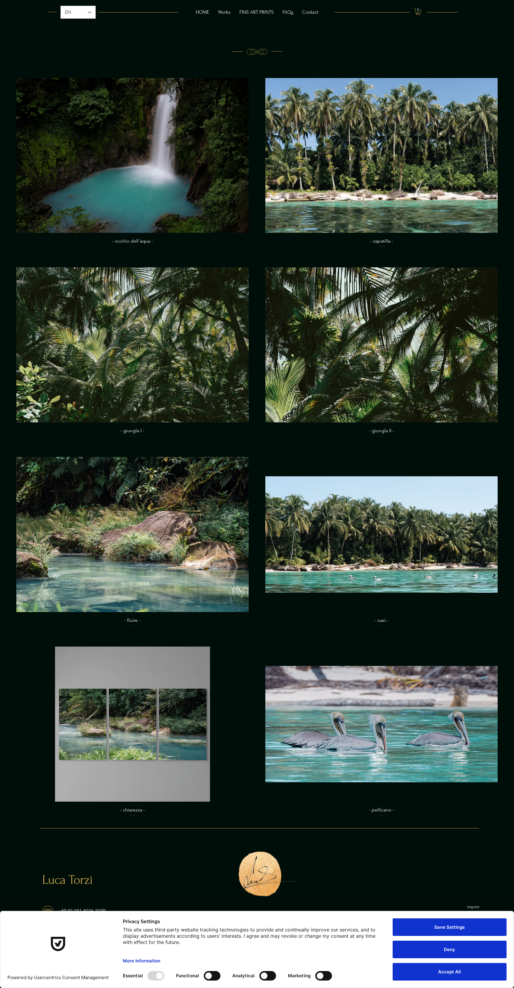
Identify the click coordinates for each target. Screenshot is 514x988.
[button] (418, 11)
